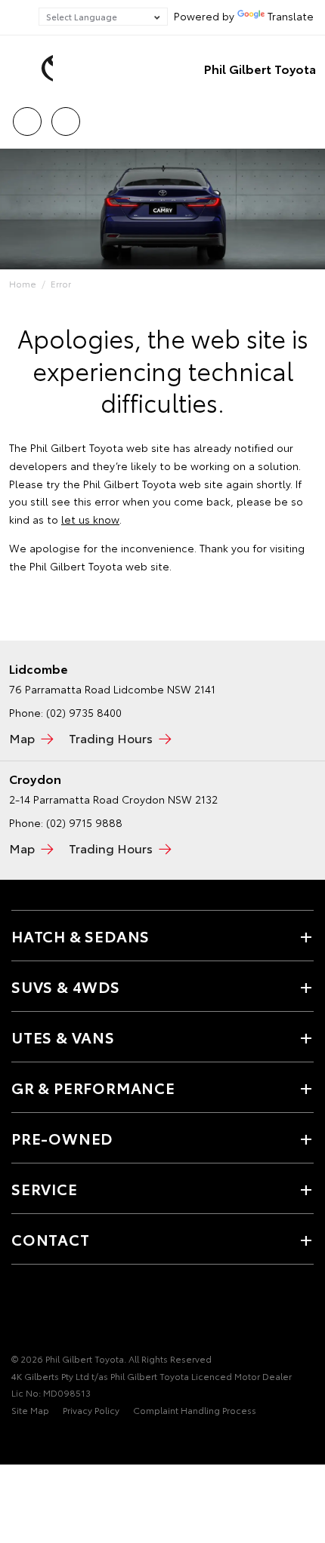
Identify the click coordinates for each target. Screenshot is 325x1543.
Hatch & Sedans (80, 935)
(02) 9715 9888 (84, 822)
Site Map (30, 1409)
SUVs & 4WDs (65, 986)
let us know (90, 519)
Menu (304, 116)
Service (44, 1188)
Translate (291, 15)
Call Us (27, 116)
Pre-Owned (62, 1137)
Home (22, 283)
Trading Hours (111, 737)
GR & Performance (93, 1087)
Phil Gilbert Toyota (260, 68)
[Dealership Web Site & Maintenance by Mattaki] (40, 1441)
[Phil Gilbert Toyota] (34, 69)
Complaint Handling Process (194, 1409)
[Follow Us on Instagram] (71, 1312)
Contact (50, 1238)
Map (22, 737)
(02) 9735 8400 (84, 712)
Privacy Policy (91, 1409)
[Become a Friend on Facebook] (20, 1312)
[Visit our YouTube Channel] (46, 1312)
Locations (65, 116)
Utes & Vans (63, 1036)
